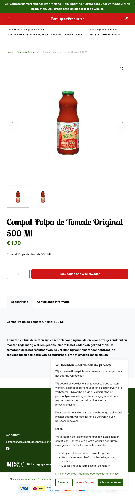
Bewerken (64, 482)
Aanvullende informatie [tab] (53, 302)
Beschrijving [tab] (19, 302)
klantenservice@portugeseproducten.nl (29, 441)
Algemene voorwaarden (22, 479)
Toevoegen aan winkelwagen (79, 274)
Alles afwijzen (85, 482)
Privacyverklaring (46, 479)
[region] (89, 424)
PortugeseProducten (67, 18)
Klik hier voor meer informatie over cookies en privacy (87, 473)
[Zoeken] (122, 19)
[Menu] (8, 18)
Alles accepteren (110, 482)
